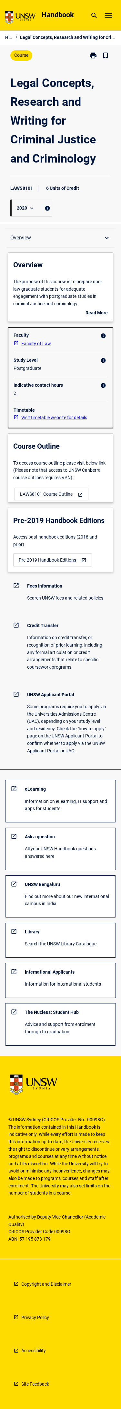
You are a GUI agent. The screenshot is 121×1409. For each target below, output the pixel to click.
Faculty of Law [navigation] (36, 343)
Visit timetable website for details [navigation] (54, 417)
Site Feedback (35, 1384)
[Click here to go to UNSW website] (20, 18)
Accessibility (33, 1350)
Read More (97, 313)
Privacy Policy (35, 1317)
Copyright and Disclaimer (46, 1284)
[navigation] (51, 494)
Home (9, 37)
